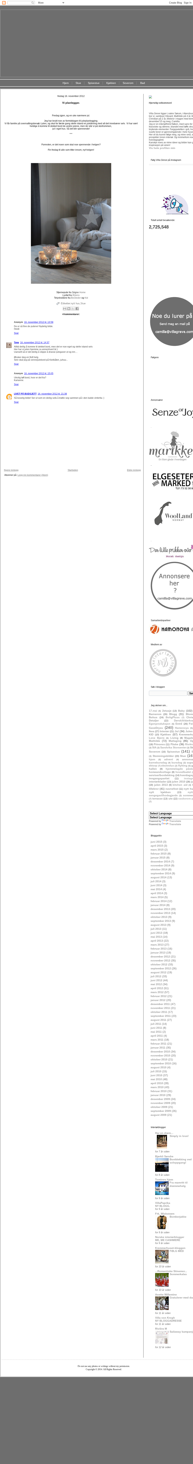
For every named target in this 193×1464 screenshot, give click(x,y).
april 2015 (157, 845)
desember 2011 (160, 1004)
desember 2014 (160, 861)
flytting (182, 765)
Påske (174, 744)
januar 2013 (158, 952)
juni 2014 (156, 885)
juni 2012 (156, 980)
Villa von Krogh (165, 1317)
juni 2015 (156, 841)
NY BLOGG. (162, 1205)
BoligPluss (173, 717)
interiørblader (157, 781)
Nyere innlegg (11, 470)
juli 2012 (156, 976)
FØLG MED (177, 1250)
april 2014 (157, 893)
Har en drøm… (164, 1132)
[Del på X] (73, 308)
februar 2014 (159, 901)
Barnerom (155, 714)
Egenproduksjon (159, 723)
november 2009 (160, 1103)
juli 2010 (156, 1071)
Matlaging (175, 740)
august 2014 (158, 877)
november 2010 (160, 1055)
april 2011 (157, 1035)
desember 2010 (160, 1051)
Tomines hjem (164, 1179)
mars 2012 (157, 992)
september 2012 (161, 968)
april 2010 (157, 1083)
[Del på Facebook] (77, 308)
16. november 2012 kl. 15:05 (38, 373)
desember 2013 (160, 909)
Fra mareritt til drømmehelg (179, 1184)
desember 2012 (160, 956)
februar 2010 (159, 1091)
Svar (16, 333)
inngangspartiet (159, 778)
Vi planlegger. (71, 102)
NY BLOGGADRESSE (168, 1320)
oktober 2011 (159, 1011)
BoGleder (75, 298)
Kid (86, 298)
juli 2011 (156, 1023)
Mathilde (154, 740)
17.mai (153, 710)
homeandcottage (160, 771)
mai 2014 (156, 889)
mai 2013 (156, 936)
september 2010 (161, 1063)
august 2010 (158, 1067)
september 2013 (161, 920)
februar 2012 (159, 996)
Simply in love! (179, 1135)
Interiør (164, 731)
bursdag (177, 762)
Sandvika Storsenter (173, 747)
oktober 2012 (159, 964)
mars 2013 (157, 944)
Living (174, 737)
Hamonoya (182, 727)
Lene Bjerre (157, 737)
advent (168, 759)
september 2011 (161, 1015)
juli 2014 (156, 881)
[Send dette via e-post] (65, 308)
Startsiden (73, 470)
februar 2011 (158, 1043)
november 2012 (160, 960)
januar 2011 (158, 1047)
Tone (16, 342)
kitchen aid (180, 784)
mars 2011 (157, 1039)
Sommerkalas (178, 1274)
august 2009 (158, 1114)
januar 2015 (158, 857)
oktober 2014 (159, 869)
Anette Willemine (166, 1294)
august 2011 (158, 1019)
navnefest (171, 788)
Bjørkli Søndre (164, 1156)
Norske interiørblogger (169, 1237)
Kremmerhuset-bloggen (170, 1247)
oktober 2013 (159, 916)
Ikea (151, 731)
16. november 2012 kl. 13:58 (38, 322)
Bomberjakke (178, 1216)
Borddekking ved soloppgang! (181, 1161)
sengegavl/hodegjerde (163, 795)
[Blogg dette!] (69, 308)
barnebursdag (158, 762)
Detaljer (154, 720)
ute (170, 798)
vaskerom (184, 798)
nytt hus (75, 303)
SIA (154, 747)
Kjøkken (111, 82)
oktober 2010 (159, 1059)
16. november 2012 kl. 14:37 (34, 342)
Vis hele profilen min (162, 147)
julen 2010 (178, 781)
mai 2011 (156, 1031)
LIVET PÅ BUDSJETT (25, 393)
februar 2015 (159, 853)
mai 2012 (156, 984)
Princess (159, 744)
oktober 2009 (159, 1106)
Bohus (153, 717)
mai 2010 (156, 1079)
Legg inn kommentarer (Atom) (33, 475)
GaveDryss (156, 727)
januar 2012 (158, 1000)
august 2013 (158, 924)
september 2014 (161, 873)
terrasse (157, 798)
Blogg (173, 714)
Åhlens (76, 295)
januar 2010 (158, 1095)
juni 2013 (156, 932)
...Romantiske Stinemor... (171, 1271)
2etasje (167, 710)
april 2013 (157, 940)
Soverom (128, 82)
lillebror (154, 788)
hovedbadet (183, 771)
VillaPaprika (162, 1202)
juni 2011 (156, 1027)
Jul (177, 731)
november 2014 (160, 865)
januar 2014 (158, 905)
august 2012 (158, 972)
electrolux (167, 765)
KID (151, 734)
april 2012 (157, 988)
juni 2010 (156, 1075)
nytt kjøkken (160, 792)
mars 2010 (157, 1087)
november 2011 (160, 1007)
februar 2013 (159, 948)
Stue (78, 82)
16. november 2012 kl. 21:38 (52, 393)
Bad (142, 82)
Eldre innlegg (134, 470)
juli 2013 (156, 928)
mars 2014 (157, 897)
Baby (181, 710)
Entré (178, 723)
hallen (153, 768)
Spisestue (94, 82)
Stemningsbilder (163, 755)
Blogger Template (92, 1380)
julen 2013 (161, 784)
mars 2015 (157, 849)
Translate (175, 820)
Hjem (66, 82)
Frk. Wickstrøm (164, 1213)
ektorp (153, 765)
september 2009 (161, 1110)
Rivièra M (161, 1328)
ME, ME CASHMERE (167, 1240)
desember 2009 (160, 1099)
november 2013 (160, 912)
